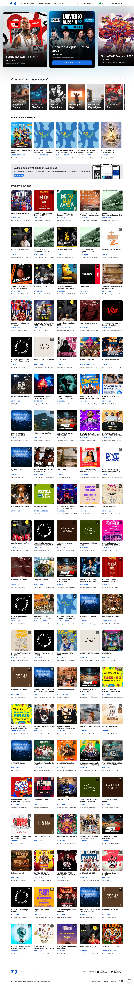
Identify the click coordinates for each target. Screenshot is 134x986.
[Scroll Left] (119, 79)
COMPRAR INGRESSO (67, 63)
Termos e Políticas (95, 981)
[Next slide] (130, 39)
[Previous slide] (3, 39)
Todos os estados (29, 3)
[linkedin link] (122, 981)
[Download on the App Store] (102, 972)
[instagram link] (119, 981)
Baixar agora (18, 175)
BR (102, 3)
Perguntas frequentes (109, 981)
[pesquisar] (75, 3)
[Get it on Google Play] (116, 972)
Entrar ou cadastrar (117, 3)
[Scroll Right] (123, 79)
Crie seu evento (88, 3)
